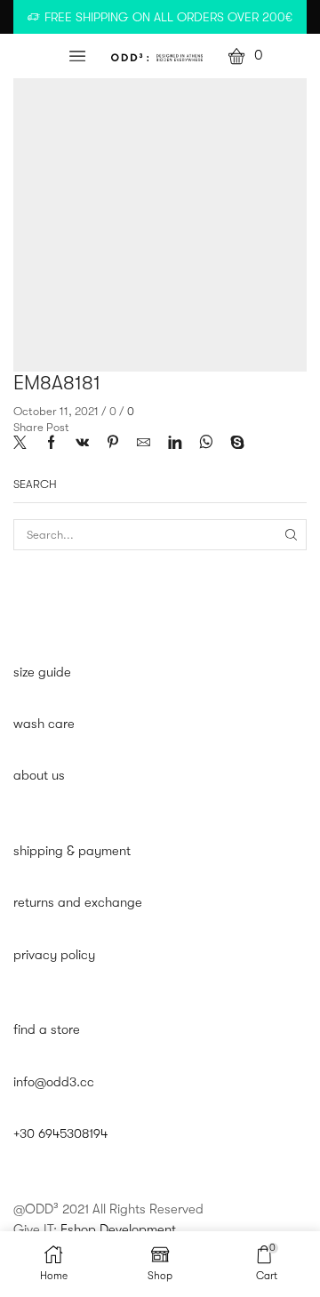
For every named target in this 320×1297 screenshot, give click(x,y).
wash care (44, 724)
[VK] (82, 444)
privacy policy (54, 955)
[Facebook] (51, 444)
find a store (46, 1029)
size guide (42, 672)
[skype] (232, 444)
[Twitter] (24, 444)
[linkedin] (174, 444)
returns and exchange (77, 902)
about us (39, 775)
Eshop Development (118, 1229)
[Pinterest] (113, 444)
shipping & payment (72, 851)
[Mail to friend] (143, 444)
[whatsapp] (205, 444)
